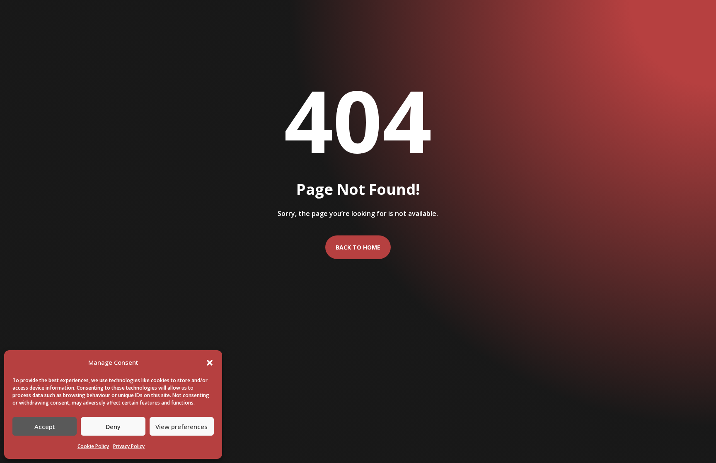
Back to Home (358, 247)
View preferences (181, 426)
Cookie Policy (93, 446)
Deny (113, 426)
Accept (44, 426)
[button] (210, 363)
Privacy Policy (129, 446)
